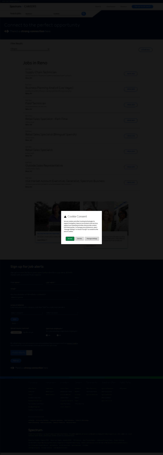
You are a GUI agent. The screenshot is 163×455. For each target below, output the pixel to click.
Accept (70, 238)
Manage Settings (92, 238)
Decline (79, 238)
